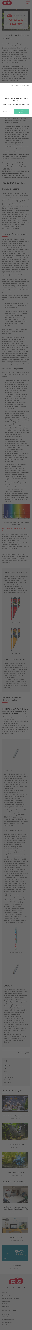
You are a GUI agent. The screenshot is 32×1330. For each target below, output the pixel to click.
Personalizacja (7, 111)
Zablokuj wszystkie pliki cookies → (20, 85)
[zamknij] (16, 665)
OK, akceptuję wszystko (22, 111)
